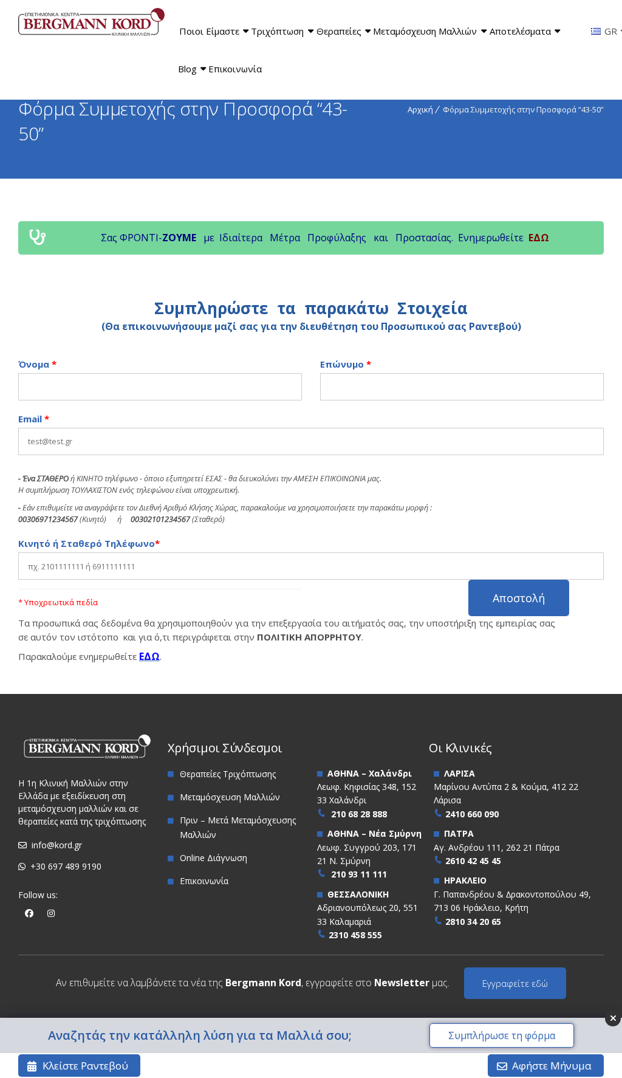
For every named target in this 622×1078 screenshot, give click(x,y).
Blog (187, 69)
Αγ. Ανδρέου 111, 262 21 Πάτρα (496, 847)
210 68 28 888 (359, 814)
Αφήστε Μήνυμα (552, 1066)
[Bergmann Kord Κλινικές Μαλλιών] (91, 24)
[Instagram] (51, 913)
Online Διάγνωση (213, 857)
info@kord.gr (57, 845)
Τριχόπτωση (277, 31)
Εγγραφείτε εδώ (515, 983)
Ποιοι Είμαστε (209, 31)
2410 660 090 (472, 814)
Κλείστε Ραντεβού (85, 1066)
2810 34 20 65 (473, 921)
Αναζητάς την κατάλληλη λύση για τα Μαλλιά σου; (200, 1035)
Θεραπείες (338, 31)
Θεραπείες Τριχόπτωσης (228, 774)
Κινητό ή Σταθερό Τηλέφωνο (89, 543)
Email (33, 419)
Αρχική (420, 109)
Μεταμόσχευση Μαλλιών (425, 31)
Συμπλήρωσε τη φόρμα (501, 1035)
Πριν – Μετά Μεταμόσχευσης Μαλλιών (238, 827)
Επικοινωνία (235, 69)
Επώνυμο (345, 364)
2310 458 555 (355, 935)
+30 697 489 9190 (65, 866)
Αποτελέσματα (520, 31)
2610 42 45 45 (473, 861)
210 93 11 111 (359, 874)
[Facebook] (29, 913)
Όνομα (37, 364)
